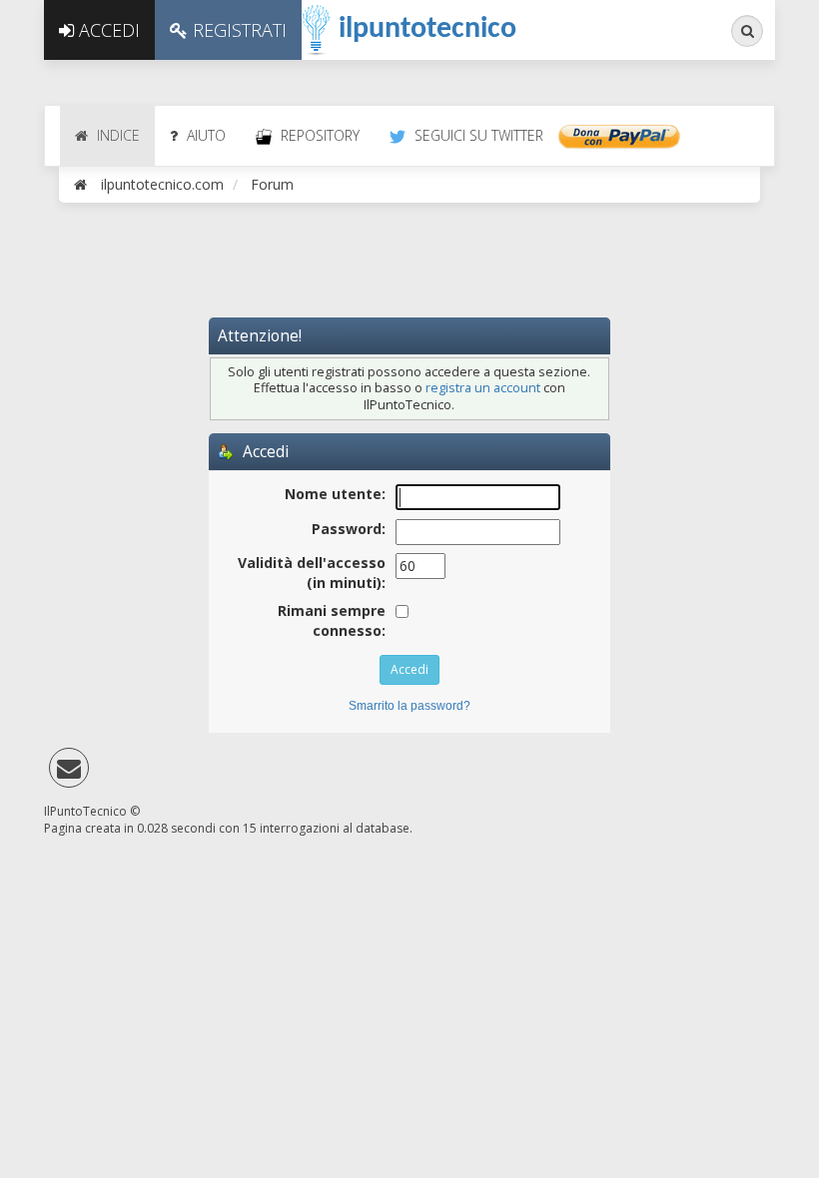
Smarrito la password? (409, 706)
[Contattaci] (69, 772)
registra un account (482, 387)
